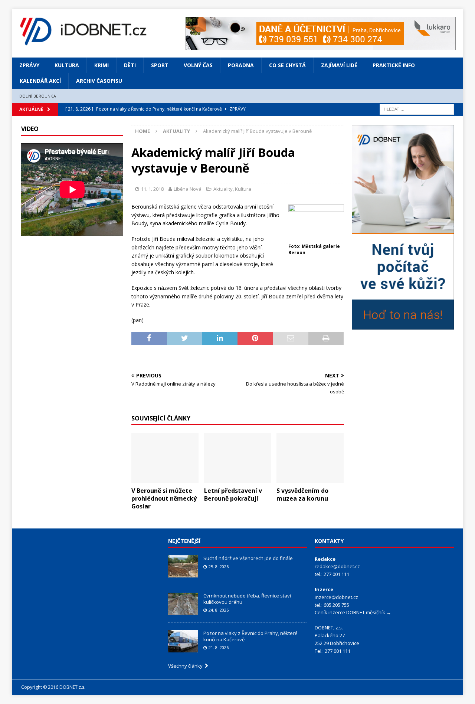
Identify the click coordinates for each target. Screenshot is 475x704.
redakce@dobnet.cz (337, 566)
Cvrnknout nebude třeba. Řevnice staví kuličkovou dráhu (247, 598)
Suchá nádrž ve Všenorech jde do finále (248, 558)
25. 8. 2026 (219, 566)
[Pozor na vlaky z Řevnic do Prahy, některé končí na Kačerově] (183, 641)
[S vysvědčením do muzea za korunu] (310, 458)
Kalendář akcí (40, 80)
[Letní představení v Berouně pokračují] (237, 458)
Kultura (67, 65)
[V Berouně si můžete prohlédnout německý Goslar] (165, 458)
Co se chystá (287, 65)
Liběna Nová (188, 189)
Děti (130, 65)
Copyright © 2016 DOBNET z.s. (53, 687)
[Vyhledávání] (417, 108)
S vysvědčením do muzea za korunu (302, 494)
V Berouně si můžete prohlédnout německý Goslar (164, 498)
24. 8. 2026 (219, 610)
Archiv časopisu (99, 80)
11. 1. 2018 (152, 189)
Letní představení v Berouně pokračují (233, 494)
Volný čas (198, 65)
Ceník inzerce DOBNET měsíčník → (353, 612)
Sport (159, 65)
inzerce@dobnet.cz (336, 597)
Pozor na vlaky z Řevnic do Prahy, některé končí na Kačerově (250, 636)
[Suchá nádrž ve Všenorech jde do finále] (183, 566)
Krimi (101, 65)
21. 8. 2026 (219, 647)
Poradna (241, 65)
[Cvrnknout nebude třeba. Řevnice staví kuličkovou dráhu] (183, 604)
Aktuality (223, 189)
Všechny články (186, 665)
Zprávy (29, 65)
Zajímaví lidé (339, 65)
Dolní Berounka (37, 96)
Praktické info (394, 65)
